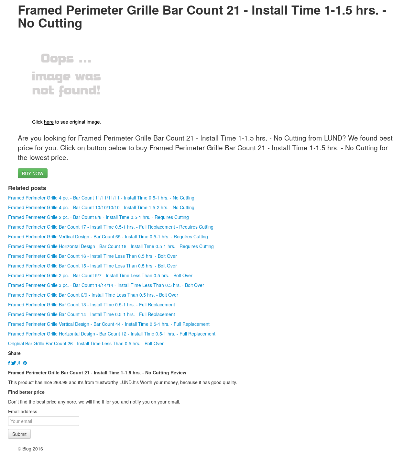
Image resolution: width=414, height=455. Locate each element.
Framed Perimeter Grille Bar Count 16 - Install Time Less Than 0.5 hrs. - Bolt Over (92, 256)
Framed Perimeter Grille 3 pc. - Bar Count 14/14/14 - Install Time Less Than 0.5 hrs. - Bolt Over (106, 285)
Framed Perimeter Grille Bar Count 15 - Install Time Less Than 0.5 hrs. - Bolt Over (92, 265)
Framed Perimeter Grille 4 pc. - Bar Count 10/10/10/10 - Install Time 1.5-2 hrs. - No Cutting (101, 207)
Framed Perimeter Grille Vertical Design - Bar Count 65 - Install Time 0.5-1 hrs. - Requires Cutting (108, 236)
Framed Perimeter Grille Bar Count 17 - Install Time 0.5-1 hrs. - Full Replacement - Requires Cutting (110, 226)
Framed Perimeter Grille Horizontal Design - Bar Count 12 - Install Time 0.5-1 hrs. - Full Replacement (111, 333)
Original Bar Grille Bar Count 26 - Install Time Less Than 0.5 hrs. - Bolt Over (86, 343)
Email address (22, 411)
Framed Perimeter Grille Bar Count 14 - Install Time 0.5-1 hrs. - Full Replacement (91, 314)
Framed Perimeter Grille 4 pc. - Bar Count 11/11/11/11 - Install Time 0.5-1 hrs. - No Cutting (101, 197)
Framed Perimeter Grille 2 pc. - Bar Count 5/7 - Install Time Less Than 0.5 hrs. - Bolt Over (100, 275)
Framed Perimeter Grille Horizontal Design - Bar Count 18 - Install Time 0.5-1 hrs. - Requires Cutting (111, 246)
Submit (19, 434)
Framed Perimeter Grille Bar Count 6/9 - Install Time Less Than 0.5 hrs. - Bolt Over (93, 294)
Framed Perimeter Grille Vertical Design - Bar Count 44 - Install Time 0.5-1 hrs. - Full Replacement (109, 324)
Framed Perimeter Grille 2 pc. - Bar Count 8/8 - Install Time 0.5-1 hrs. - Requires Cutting (98, 217)
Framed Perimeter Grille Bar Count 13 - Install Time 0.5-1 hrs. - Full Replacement (91, 304)
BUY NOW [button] (32, 173)
